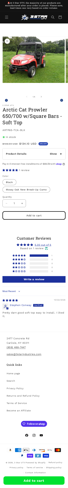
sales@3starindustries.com (24, 354)
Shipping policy (54, 467)
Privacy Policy (15, 388)
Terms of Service (17, 403)
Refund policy (55, 462)
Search (11, 381)
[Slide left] (26, 96)
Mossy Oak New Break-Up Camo (26, 189)
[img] (10, 300)
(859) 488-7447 (16, 347)
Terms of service (35, 467)
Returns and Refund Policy (23, 395)
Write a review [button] (34, 279)
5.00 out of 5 (43, 244)
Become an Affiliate (19, 410)
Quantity (7, 197)
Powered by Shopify (36, 463)
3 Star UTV (19, 463)
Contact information (35, 473)
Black (9, 182)
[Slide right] (41, 96)
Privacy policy (16, 467)
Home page (13, 373)
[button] (6, 17)
